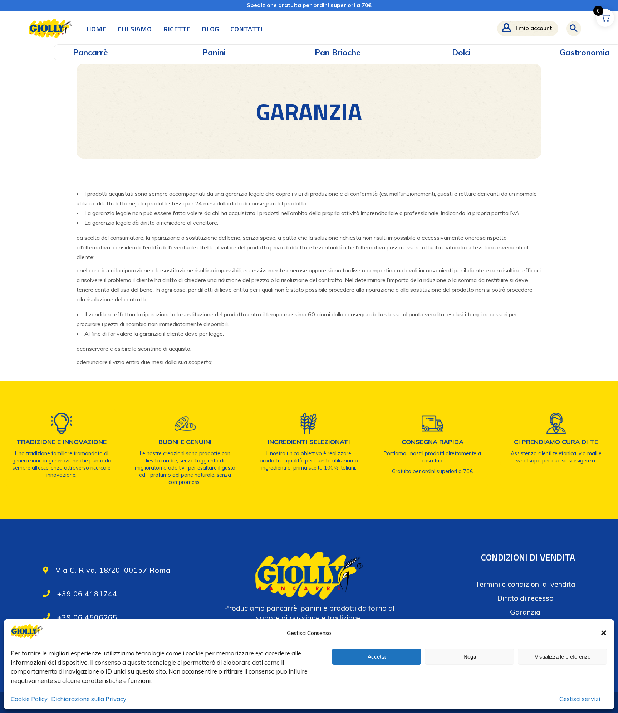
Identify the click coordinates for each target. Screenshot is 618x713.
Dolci (461, 52)
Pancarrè (90, 52)
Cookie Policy (29, 699)
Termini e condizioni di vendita (525, 583)
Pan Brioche (338, 52)
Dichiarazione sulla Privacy (88, 699)
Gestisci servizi (579, 699)
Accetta (377, 657)
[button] (603, 632)
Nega (470, 657)
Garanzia (525, 611)
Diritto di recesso (525, 597)
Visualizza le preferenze (562, 657)
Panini (214, 52)
